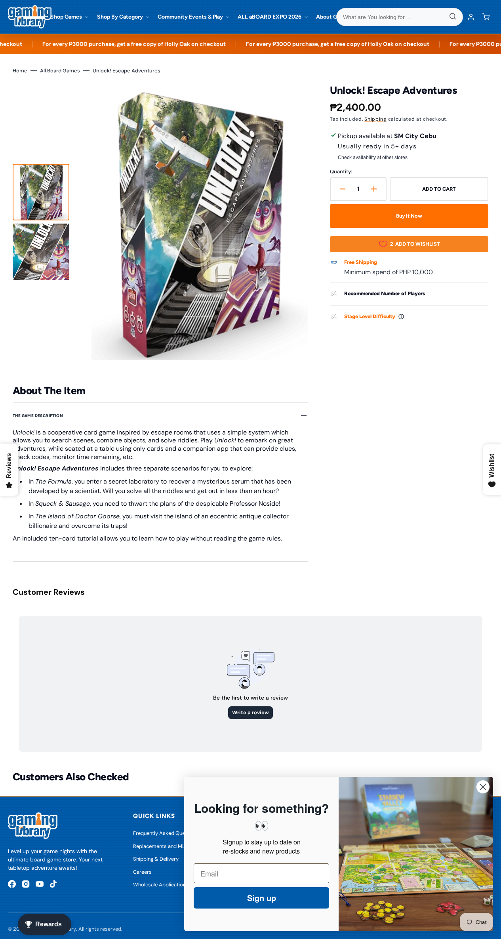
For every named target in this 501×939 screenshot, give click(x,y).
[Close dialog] (483, 787)
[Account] (471, 17)
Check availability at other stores (373, 157)
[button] (486, 17)
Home (20, 70)
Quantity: (341, 171)
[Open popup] (401, 317)
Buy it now (409, 216)
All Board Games (60, 70)
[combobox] (399, 17)
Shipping (375, 119)
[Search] (452, 17)
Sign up (261, 897)
